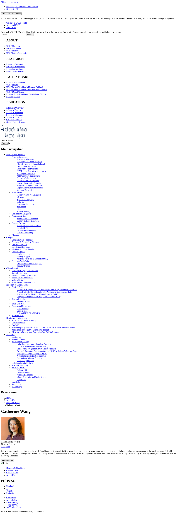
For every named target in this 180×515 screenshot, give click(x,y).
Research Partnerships (15, 67)
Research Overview (14, 64)
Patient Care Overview (15, 82)
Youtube (9, 491)
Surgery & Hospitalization (28, 221)
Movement (21, 207)
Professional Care (24, 254)
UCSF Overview (13, 46)
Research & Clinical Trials (17, 285)
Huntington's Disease (26, 173)
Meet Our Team (18, 339)
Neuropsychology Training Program (32, 353)
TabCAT (15, 325)
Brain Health (17, 192)
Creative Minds (23, 372)
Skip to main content (9, 2)
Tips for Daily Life (19, 244)
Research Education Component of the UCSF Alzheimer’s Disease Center (48, 351)
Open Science (22, 308)
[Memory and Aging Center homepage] (14, 138)
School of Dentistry (14, 110)
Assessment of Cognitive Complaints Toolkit (30, 330)
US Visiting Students (25, 360)
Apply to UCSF (13, 25)
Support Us (16, 384)
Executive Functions (25, 204)
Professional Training (20, 342)
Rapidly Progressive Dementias (30, 188)
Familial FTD (22, 228)
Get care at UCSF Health (16, 23)
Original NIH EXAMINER (28, 313)
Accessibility (11, 500)
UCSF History (12, 51)
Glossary (15, 235)
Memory (20, 197)
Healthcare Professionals (16, 318)
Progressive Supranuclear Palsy (30, 185)
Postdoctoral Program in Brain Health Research (36, 349)
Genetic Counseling (25, 233)
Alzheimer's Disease (25, 159)
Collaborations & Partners (22, 363)
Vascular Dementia (25, 190)
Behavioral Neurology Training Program (34, 344)
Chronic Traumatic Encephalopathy (31, 164)
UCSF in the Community (16, 53)
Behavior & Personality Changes (25, 242)
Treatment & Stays (19, 216)
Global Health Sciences (16, 122)
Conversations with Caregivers (29, 263)
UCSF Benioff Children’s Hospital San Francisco (26, 89)
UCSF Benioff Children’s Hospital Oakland (24, 87)
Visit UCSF (11, 27)
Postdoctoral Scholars (15, 71)
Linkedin (10, 493)
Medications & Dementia (27, 218)
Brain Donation (18, 304)
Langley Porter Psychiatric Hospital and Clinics (26, 94)
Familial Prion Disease (26, 230)
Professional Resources (21, 306)
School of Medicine (14, 112)
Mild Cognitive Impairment (28, 176)
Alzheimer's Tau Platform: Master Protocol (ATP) (37, 294)
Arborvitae (21, 379)
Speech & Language (25, 199)
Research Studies (19, 299)
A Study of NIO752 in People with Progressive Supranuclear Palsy (45, 292)
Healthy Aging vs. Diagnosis (29, 195)
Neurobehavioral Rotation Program (31, 356)
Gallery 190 (22, 370)
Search (4, 140)
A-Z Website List (13, 507)
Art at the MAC (18, 368)
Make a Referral (18, 280)
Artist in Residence (25, 375)
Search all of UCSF (61, 32)
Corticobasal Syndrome (26, 166)
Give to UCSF (12, 9)
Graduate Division (14, 120)
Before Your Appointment (22, 278)
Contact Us (16, 337)
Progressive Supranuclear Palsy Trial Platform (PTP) (38, 297)
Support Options (18, 252)
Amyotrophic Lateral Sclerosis (29, 162)
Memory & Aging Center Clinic (25, 270)
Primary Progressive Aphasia (29, 183)
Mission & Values (13, 48)
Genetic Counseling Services (24, 275)
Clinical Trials (17, 287)
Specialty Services (19, 273)
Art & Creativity (23, 211)
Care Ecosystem (18, 323)
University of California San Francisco (22, 7)
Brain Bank (21, 311)
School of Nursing (14, 117)
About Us (10, 334)
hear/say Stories (23, 266)
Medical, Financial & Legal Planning (32, 259)
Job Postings (17, 387)
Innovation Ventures (14, 69)
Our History (17, 382)
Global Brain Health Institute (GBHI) (32, 346)
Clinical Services (13, 268)
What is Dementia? (19, 157)
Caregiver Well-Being (21, 261)
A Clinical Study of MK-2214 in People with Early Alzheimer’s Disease (47, 289)
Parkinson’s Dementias (26, 178)
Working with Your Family (23, 249)
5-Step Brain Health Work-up (24, 320)
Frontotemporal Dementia (27, 169)
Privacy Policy (12, 502)
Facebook (10, 486)
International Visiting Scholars (29, 358)
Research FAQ (18, 315)
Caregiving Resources (21, 247)
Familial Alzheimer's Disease (29, 225)
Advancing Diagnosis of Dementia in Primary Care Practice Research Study (43, 327)
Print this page (7, 460)
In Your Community (20, 365)
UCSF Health (12, 85)
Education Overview (15, 108)
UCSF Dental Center (15, 92)
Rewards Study (23, 301)
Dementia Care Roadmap (22, 240)
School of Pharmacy (14, 115)
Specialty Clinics (13, 97)
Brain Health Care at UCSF (23, 282)
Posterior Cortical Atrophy (28, 180)
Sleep (19, 209)
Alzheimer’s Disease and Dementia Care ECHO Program (35, 332)
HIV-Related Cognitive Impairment (31, 171)
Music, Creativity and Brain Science (32, 377)
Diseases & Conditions (15, 154)
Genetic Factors (18, 223)
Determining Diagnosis (21, 214)
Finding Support (23, 256)
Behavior (21, 202)
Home (8, 398)
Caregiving (11, 237)
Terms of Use (12, 505)
